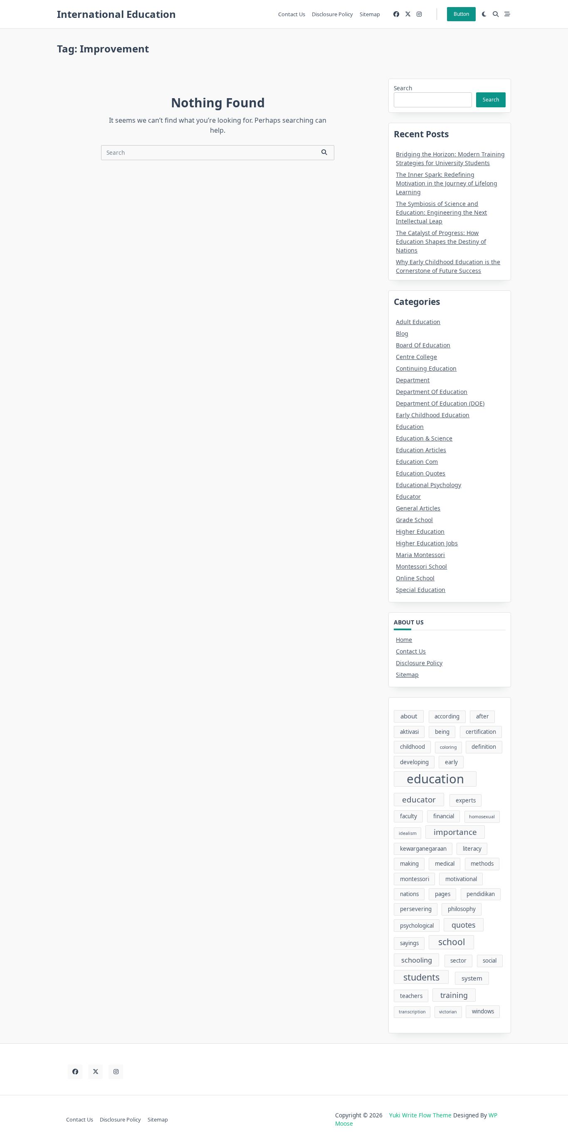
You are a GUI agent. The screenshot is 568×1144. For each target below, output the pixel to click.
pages (442, 894)
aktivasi (409, 731)
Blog (402, 333)
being (442, 731)
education (435, 779)
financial (443, 816)
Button (461, 13)
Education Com (417, 462)
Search (403, 88)
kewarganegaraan (423, 848)
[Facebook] (396, 14)
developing (414, 762)
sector (458, 960)
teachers (411, 996)
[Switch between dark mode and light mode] (484, 14)
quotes (464, 925)
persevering (416, 909)
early (451, 762)
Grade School (414, 520)
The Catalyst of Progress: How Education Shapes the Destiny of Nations (441, 241)
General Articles (418, 508)
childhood (412, 746)
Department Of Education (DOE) (440, 403)
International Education (116, 14)
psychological (417, 925)
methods (482, 863)
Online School (415, 578)
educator (419, 799)
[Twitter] (408, 14)
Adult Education (418, 322)
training (454, 995)
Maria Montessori (420, 555)
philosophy (462, 909)
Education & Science (424, 438)
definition (484, 746)
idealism (408, 833)
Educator (408, 496)
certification (481, 731)
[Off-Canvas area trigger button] (507, 14)
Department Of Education (431, 392)
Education (410, 427)
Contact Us (291, 14)
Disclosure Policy (332, 14)
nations (409, 894)
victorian (448, 1012)
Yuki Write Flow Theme (420, 1115)
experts (466, 800)
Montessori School (421, 566)
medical (444, 863)
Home (404, 640)
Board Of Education (423, 345)
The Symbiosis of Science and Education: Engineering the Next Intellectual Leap (441, 212)
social (489, 960)
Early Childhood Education (432, 415)
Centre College (416, 357)
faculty (408, 816)
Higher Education (420, 531)
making (409, 863)
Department (413, 380)
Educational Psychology (428, 485)
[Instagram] (419, 14)
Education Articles (421, 450)
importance (455, 832)
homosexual (482, 817)
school (451, 942)
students (421, 977)
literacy (472, 848)
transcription (412, 1012)
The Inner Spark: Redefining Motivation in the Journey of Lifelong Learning (446, 183)
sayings (409, 943)
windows (483, 1011)
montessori (414, 879)
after (482, 716)
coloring (448, 747)
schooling (416, 960)
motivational (461, 879)
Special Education (420, 590)
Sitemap (370, 14)
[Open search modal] (496, 14)
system (472, 978)
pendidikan (481, 894)
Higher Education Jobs (427, 543)
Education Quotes (420, 473)
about (408, 716)
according (447, 716)
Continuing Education (426, 368)
